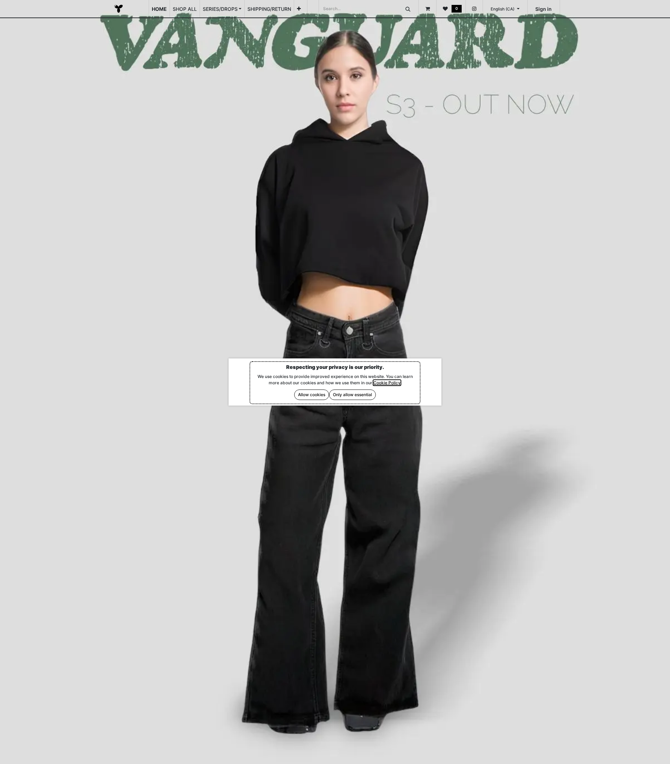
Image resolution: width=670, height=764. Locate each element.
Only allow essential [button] (352, 394)
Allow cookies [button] (311, 394)
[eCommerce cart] (427, 8)
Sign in (543, 9)
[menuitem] (159, 8)
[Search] (408, 8)
